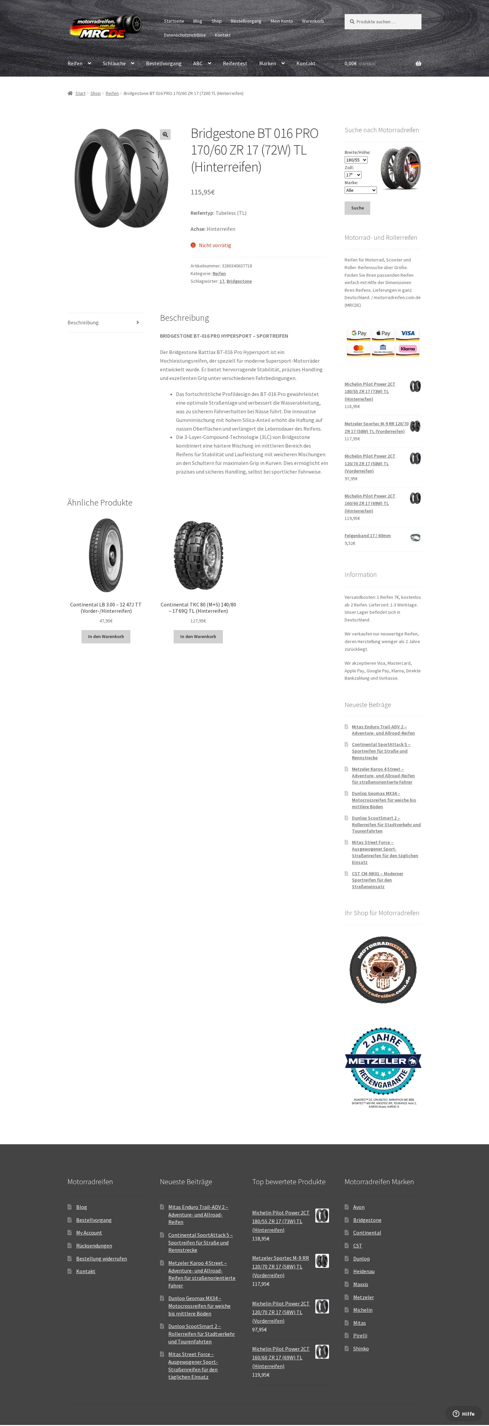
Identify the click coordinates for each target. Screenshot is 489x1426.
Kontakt (223, 35)
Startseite (174, 21)
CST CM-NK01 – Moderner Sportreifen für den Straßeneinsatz (377, 880)
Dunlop (361, 1258)
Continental (367, 1232)
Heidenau (364, 1271)
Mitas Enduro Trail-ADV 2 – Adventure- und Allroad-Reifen (383, 730)
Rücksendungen (94, 1245)
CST (357, 1245)
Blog (197, 21)
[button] (165, 134)
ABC (198, 63)
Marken (267, 63)
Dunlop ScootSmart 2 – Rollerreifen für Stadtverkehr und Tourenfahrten (386, 824)
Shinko (361, 1348)
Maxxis (360, 1284)
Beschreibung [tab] (83, 322)
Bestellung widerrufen (101, 1258)
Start (80, 93)
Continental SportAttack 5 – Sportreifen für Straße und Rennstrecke (381, 751)
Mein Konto (282, 21)
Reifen (75, 63)
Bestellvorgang (246, 21)
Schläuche (114, 63)
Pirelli (360, 1335)
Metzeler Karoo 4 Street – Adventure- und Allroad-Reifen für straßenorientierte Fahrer (383, 775)
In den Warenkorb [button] (106, 636)
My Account (89, 1232)
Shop (217, 21)
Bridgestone (239, 281)
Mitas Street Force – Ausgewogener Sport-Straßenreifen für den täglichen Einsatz (385, 852)
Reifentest (235, 63)
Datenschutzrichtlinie (185, 35)
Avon (359, 1207)
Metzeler (363, 1297)
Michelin (363, 1309)
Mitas (359, 1322)
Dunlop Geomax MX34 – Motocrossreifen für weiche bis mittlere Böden (384, 800)
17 (222, 281)
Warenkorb (313, 21)
